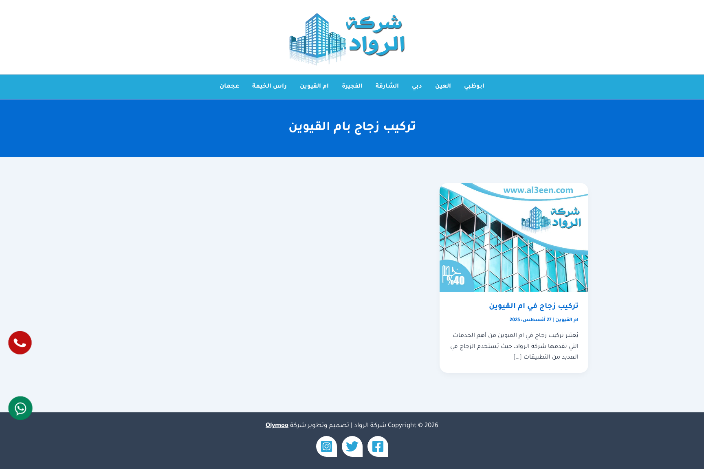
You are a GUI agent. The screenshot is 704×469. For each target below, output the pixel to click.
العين (443, 87)
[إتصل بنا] (20, 343)
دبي (417, 87)
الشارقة (387, 87)
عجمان (229, 87)
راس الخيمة (269, 87)
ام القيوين (314, 87)
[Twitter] (352, 446)
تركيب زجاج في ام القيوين (534, 307)
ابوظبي (474, 87)
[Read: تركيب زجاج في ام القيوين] (514, 238)
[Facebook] (377, 446)
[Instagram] (326, 446)
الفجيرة (352, 87)
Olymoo (277, 426)
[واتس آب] (20, 408)
